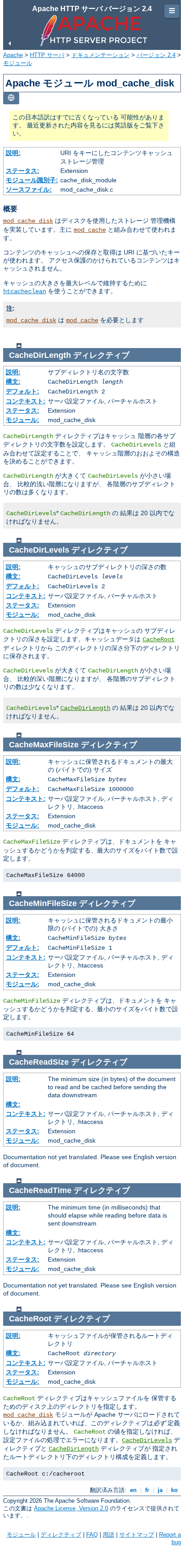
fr (147, 1490)
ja (160, 1490)
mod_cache (90, 230)
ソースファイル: (29, 189)
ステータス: (22, 170)
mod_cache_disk (28, 221)
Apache (13, 55)
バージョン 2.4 (156, 55)
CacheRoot (158, 639)
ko (174, 1490)
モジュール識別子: (32, 180)
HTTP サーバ (47, 55)
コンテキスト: (26, 401)
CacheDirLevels (147, 1440)
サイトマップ (136, 1534)
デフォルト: (22, 391)
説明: (13, 152)
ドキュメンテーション (100, 55)
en (133, 1490)
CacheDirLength (85, 708)
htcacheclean (24, 291)
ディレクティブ (61, 1534)
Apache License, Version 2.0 (71, 1508)
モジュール (17, 63)
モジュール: (22, 419)
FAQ (92, 1534)
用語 (108, 1534)
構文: (13, 381)
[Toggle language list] (11, 98)
